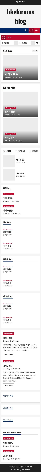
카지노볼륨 (22, 42)
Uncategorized (10, 70)
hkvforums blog (20, 16)
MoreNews (15, 469)
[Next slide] (36, 51)
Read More (9, 355)
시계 (36, 30)
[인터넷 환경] (20, 194)
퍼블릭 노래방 (8, 396)
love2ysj (8, 77)
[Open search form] (26, 30)
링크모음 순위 (8, 408)
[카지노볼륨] (20, 206)
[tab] (7, 151)
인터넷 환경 (9, 161)
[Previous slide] (33, 51)
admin (8, 114)
